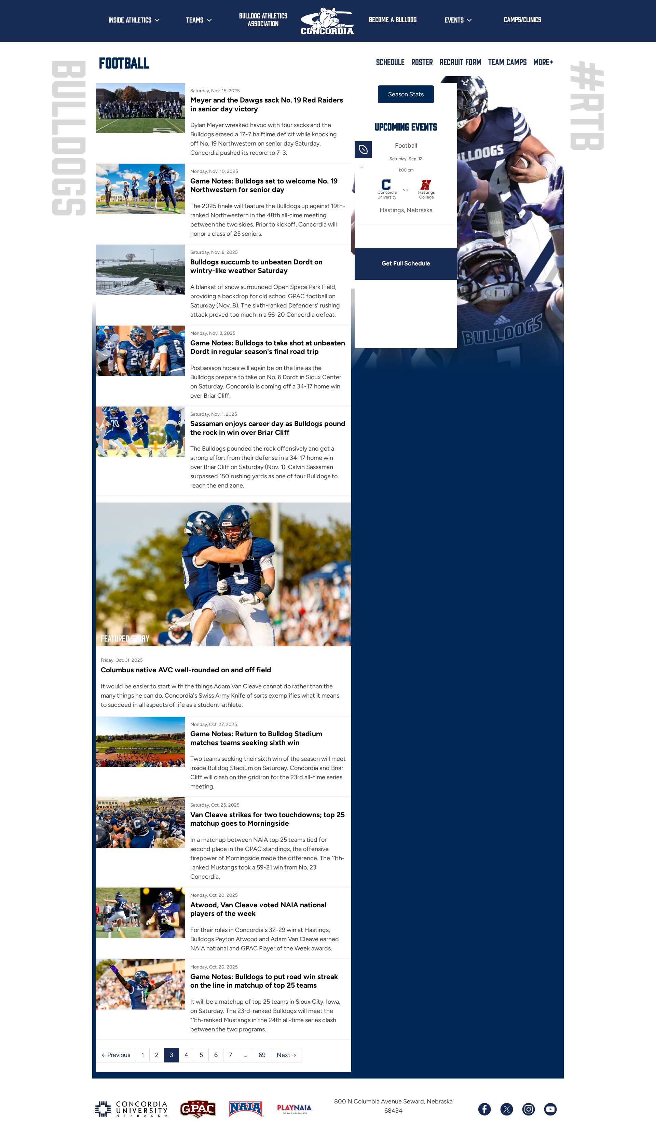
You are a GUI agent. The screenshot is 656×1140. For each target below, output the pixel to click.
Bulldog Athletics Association (263, 19)
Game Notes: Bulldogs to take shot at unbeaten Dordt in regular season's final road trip (267, 347)
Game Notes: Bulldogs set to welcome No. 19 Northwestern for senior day (264, 185)
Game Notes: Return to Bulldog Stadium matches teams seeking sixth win (256, 737)
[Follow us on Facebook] (484, 1109)
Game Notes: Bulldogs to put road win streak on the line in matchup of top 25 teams (264, 980)
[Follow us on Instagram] (528, 1109)
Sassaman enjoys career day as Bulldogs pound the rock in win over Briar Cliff (267, 427)
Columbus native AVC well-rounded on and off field (186, 669)
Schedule (390, 62)
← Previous (115, 1055)
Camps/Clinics (522, 19)
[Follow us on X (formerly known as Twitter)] (506, 1109)
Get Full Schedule (406, 263)
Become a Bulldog (392, 19)
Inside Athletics (130, 19)
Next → (286, 1055)
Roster (422, 62)
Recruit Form (460, 62)
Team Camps (507, 62)
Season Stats (406, 94)
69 (262, 1055)
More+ (543, 62)
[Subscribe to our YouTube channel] (550, 1109)
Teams (194, 19)
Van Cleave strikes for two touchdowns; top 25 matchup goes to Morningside (267, 818)
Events (454, 19)
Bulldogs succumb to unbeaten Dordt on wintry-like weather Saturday (256, 266)
